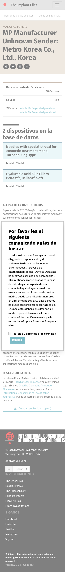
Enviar (17, 340)
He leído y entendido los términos (34, 333)
